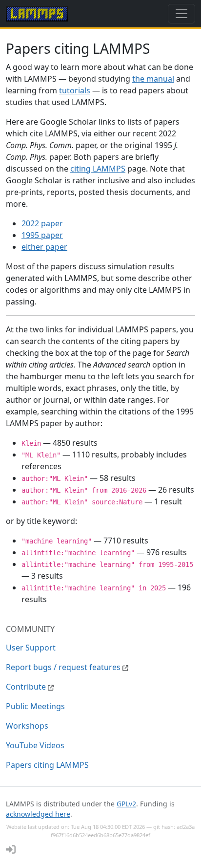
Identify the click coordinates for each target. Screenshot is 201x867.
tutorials (74, 90)
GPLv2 (126, 803)
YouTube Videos (35, 745)
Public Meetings (35, 706)
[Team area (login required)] (11, 849)
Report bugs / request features (64, 667)
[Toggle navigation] (181, 13)
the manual (153, 78)
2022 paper (42, 223)
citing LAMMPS (97, 168)
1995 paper (42, 235)
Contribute (27, 686)
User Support (31, 647)
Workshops (27, 725)
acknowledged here (38, 814)
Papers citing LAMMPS (47, 764)
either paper (44, 246)
